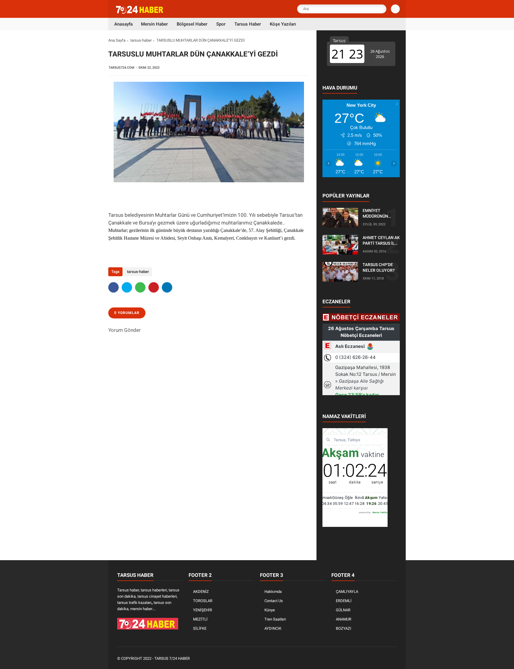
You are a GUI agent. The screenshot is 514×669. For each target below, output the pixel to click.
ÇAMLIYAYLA (347, 591)
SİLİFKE (199, 628)
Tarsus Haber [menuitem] (247, 24)
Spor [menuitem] (220, 24)
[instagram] (377, 658)
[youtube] (385, 658)
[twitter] (127, 287)
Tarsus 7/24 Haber (172, 658)
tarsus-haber (141, 40)
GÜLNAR (343, 610)
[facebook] (113, 287)
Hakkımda (273, 591)
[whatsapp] (140, 287)
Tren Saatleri (275, 619)
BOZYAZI (343, 628)
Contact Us (273, 601)
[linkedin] (167, 287)
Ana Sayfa (117, 40)
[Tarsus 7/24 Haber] (140, 12)
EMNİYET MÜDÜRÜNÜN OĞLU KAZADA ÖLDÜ (376, 213)
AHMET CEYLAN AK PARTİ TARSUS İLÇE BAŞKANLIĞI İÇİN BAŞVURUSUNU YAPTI (381, 240)
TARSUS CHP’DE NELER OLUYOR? (379, 267)
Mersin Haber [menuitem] (154, 24)
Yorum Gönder (124, 330)
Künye (269, 610)
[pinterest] (153, 287)
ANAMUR (343, 619)
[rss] (393, 658)
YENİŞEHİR (202, 610)
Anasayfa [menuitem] (123, 24)
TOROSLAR (202, 601)
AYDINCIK (272, 628)
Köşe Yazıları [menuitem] (283, 24)
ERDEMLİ (344, 601)
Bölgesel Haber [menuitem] (192, 24)
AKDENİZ (201, 591)
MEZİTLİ (200, 619)
